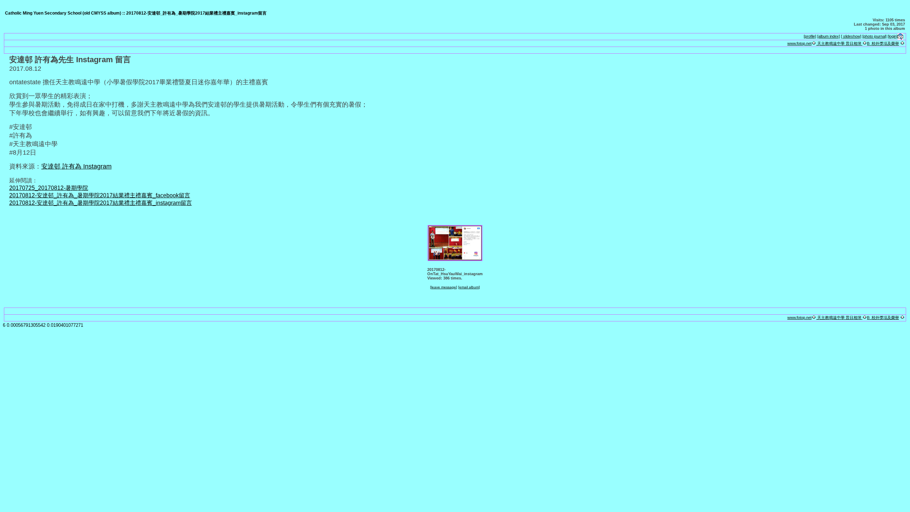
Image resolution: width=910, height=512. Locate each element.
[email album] (469, 287)
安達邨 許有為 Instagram (76, 166)
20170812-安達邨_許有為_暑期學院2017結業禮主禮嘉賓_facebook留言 (99, 195)
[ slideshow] (851, 36)
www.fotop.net (799, 43)
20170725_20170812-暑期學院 (48, 188)
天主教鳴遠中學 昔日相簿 (839, 43)
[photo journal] (874, 36)
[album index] (828, 36)
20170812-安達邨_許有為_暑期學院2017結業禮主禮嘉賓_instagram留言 (100, 203)
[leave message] (443, 287)
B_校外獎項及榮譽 (883, 43)
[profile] (810, 36)
